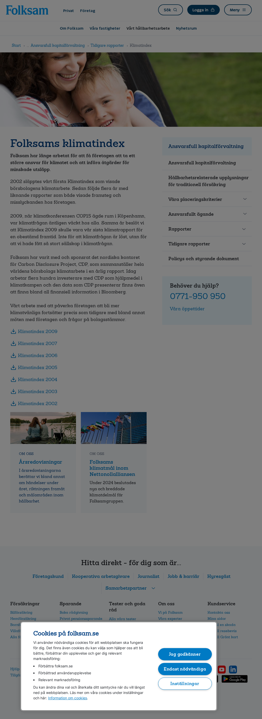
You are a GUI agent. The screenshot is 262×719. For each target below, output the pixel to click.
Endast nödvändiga (185, 669)
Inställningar (184, 684)
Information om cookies (67, 698)
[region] (118, 666)
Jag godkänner (185, 654)
